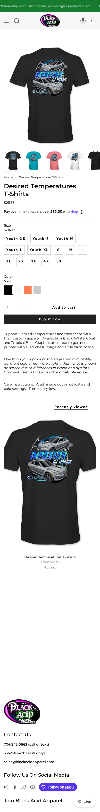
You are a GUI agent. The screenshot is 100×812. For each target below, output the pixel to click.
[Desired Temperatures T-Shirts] (50, 483)
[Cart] (93, 21)
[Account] (83, 21)
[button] (17, 21)
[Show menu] (6, 21)
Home (8, 177)
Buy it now (50, 319)
